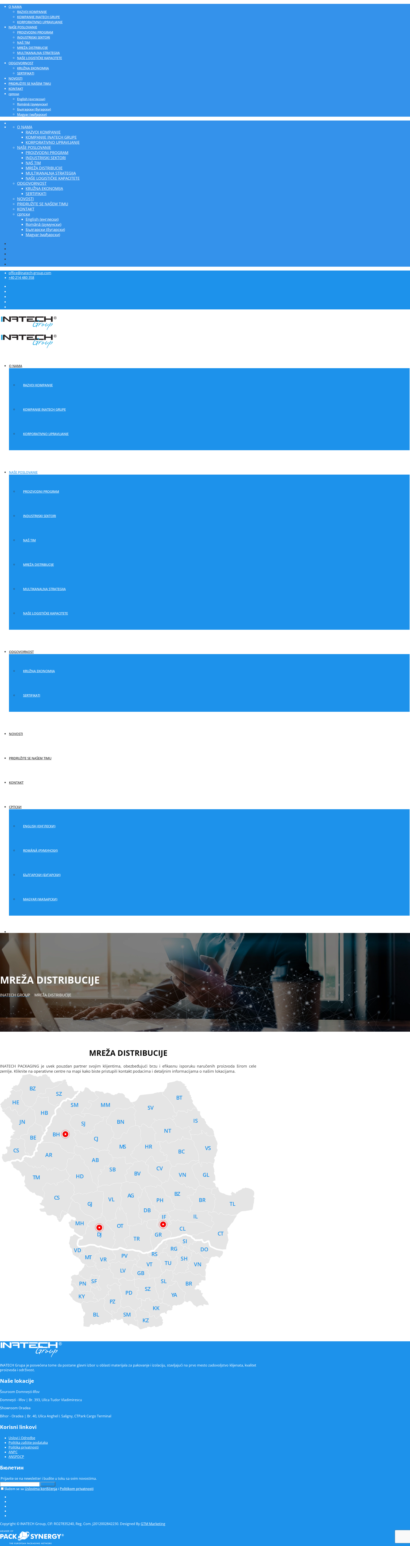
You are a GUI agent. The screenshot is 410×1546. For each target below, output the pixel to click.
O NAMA (15, 6)
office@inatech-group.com (30, 273)
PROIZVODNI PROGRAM (35, 32)
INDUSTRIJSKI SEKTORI (33, 37)
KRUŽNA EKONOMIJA (33, 68)
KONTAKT (16, 89)
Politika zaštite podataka (28, 1442)
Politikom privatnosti (77, 1488)
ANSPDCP (16, 1456)
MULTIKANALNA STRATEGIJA (38, 53)
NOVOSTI (15, 78)
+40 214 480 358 (21, 277)
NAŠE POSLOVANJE (23, 27)
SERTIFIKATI (25, 73)
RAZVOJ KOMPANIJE (32, 12)
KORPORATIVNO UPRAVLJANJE (40, 22)
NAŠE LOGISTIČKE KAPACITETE (39, 58)
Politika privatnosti (24, 1447)
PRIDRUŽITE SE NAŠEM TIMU (30, 83)
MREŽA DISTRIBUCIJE (32, 48)
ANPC (13, 1452)
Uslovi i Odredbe (22, 1438)
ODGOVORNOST (21, 63)
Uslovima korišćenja (41, 1488)
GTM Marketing (153, 1523)
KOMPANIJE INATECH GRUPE (38, 17)
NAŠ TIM (23, 42)
